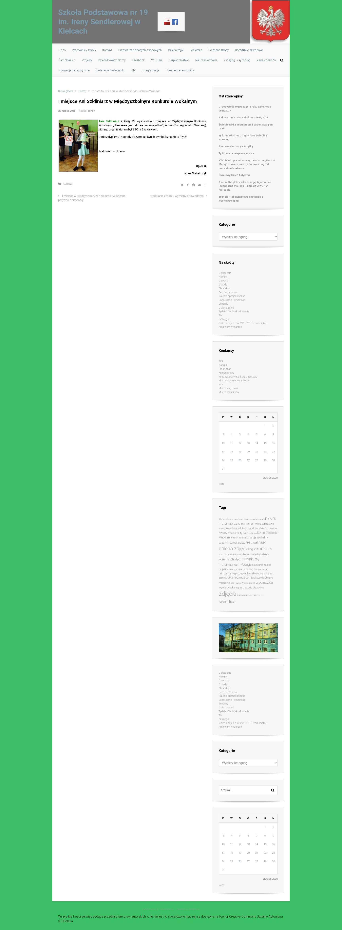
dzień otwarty (235, 533)
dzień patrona (250, 533)
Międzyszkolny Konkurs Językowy (238, 376)
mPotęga (224, 319)
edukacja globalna (256, 537)
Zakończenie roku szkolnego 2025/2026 (243, 117)
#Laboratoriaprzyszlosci (231, 519)
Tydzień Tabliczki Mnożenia (234, 311)
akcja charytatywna (253, 519)
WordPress (194, 909)
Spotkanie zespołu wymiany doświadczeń (177, 196)
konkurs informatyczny (231, 554)
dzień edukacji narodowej (244, 528)
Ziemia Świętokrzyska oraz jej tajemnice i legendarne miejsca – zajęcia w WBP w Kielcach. (245, 186)
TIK (220, 315)
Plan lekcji (224, 288)
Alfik (221, 361)
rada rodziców (248, 569)
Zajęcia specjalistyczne (232, 296)
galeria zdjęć (232, 548)
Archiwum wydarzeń (230, 326)
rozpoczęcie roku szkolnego (246, 573)
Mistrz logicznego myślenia (234, 380)
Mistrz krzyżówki (228, 388)
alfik (266, 519)
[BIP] (167, 22)
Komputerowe (226, 372)
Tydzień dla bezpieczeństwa (236, 153)
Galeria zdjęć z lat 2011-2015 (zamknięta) (242, 323)
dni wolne (256, 523)
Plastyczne (225, 368)
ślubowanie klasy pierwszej (250, 595)
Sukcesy (82, 91)
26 (239, 460)
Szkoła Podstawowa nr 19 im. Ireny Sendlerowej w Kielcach (103, 22)
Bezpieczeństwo (228, 292)
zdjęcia (227, 593)
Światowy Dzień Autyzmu (234, 175)
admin (91, 110)
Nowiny (223, 276)
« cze (221, 483)
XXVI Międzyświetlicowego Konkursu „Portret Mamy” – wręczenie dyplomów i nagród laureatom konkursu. (247, 164)
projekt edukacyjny (229, 569)
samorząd (268, 573)
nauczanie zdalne (261, 564)
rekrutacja (225, 573)
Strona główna (65, 91)
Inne (221, 384)
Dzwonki (223, 280)
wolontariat (249, 583)
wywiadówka (227, 587)
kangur (251, 549)
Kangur (223, 365)
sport (221, 578)
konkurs (264, 548)
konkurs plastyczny (232, 559)
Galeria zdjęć (226, 307)
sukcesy (257, 577)
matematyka (228, 564)
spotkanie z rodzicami (238, 577)
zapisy (239, 587)
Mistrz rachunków (229, 392)
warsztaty (237, 582)
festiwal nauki (256, 542)
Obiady (223, 284)
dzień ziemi (238, 537)
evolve (145, 909)
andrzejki (245, 524)
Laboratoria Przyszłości (232, 299)
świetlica (227, 601)
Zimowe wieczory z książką (236, 146)
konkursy (252, 559)
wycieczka (264, 582)
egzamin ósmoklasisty (232, 542)
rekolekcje (262, 569)
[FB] (175, 22)
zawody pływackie (253, 587)
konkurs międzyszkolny (256, 554)
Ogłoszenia (225, 272)
